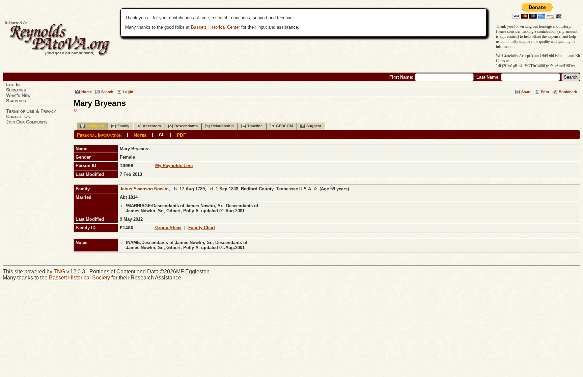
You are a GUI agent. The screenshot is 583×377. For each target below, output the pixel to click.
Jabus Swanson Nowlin (144, 188)
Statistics (16, 100)
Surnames (16, 89)
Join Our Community (27, 122)
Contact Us (18, 116)
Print (545, 92)
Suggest (313, 126)
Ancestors (152, 126)
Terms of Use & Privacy (31, 111)
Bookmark (568, 92)
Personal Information (99, 134)
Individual (95, 126)
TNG (59, 271)
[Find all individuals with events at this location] (315, 188)
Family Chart (201, 227)
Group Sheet (168, 227)
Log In (13, 84)
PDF (181, 134)
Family (123, 126)
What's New (18, 95)
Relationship (222, 126)
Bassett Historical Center (215, 27)
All (162, 134)
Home (86, 92)
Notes (140, 134)
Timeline (254, 126)
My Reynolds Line (174, 165)
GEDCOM (284, 126)
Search (107, 92)
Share (526, 92)
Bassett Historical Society (79, 277)
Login (128, 92)
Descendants (186, 126)
